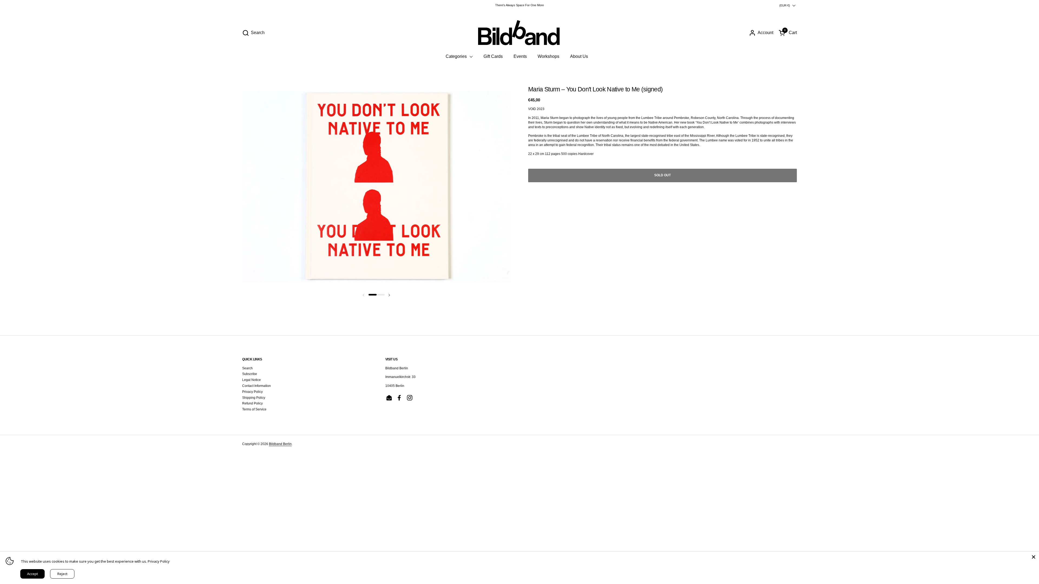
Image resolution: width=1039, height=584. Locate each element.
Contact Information (256, 386)
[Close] (1033, 557)
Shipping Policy (253, 398)
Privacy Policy (252, 392)
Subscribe (249, 374)
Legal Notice (251, 380)
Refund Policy (252, 403)
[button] (253, 32)
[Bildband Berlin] (519, 32)
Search (247, 368)
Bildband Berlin (280, 444)
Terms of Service (254, 409)
